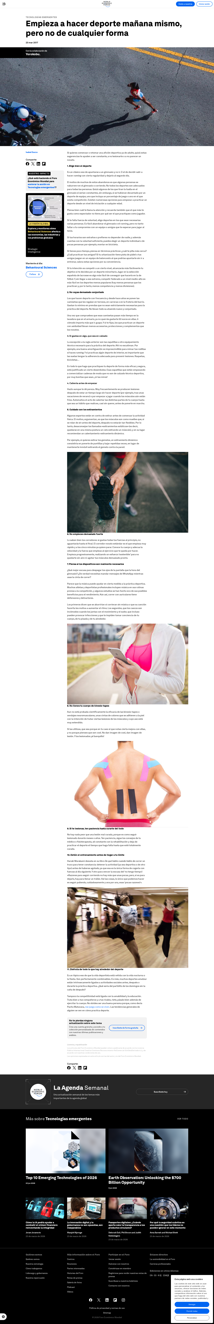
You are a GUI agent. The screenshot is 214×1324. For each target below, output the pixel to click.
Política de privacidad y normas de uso (107, 1308)
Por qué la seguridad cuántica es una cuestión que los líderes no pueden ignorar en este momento (168, 1225)
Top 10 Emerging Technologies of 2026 (61, 1177)
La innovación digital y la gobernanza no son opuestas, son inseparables (85, 1225)
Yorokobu (33, 54)
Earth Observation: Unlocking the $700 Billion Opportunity (144, 1180)
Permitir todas (192, 1311)
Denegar (192, 1304)
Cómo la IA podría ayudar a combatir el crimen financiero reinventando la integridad (42, 1225)
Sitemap (107, 1313)
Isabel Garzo (32, 152)
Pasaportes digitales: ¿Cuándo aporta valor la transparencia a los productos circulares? (126, 1225)
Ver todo (182, 1119)
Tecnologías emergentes (41, 17)
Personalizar (192, 1318)
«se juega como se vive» (97, 1007)
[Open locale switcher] (3, 1316)
